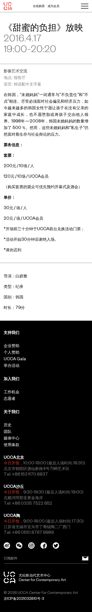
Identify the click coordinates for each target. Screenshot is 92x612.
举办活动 (11, 365)
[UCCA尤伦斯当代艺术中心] (8, 6)
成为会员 (53, 6)
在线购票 (39, 6)
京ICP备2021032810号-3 (24, 598)
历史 (8, 425)
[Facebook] (46, 545)
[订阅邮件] (85, 558)
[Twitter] (59, 545)
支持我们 (11, 332)
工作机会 (11, 392)
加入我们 (11, 379)
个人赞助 (11, 352)
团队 (8, 431)
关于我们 (11, 412)
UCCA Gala (15, 359)
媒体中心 (11, 438)
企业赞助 (11, 346)
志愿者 (9, 398)
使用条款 (11, 445)
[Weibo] (10, 545)
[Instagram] (34, 545)
